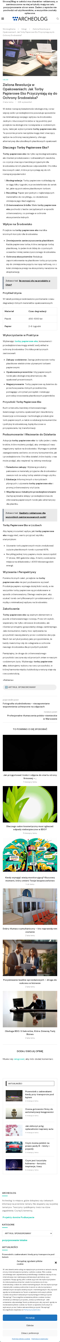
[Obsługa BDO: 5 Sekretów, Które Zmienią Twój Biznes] (30, 1009)
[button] (55, 1262)
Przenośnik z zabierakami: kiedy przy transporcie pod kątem (39, 1094)
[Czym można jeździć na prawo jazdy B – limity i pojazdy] (14, 1147)
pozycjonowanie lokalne (14, 1240)
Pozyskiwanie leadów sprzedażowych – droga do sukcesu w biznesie (30, 981)
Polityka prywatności (40, 1339)
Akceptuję (30, 1318)
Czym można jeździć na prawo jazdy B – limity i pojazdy (37, 1146)
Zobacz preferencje (30, 1333)
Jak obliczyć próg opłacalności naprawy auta (39, 1127)
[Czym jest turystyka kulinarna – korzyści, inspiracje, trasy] (14, 1164)
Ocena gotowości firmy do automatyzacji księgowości (39, 1111)
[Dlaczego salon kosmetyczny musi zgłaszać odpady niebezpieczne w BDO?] (30, 804)
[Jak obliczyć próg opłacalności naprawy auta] (14, 1130)
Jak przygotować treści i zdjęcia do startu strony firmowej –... (30, 777)
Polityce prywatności (32, 1310)
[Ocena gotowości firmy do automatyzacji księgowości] (14, 1113)
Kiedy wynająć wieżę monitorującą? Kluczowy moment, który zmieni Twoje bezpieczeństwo (30, 879)
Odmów (30, 1325)
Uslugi (24, 29)
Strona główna (9, 29)
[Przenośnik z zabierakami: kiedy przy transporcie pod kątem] (14, 1095)
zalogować (19, 1059)
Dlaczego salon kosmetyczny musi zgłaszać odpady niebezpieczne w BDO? (30, 828)
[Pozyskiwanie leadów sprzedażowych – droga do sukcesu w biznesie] (30, 958)
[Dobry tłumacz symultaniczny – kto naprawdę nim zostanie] (30, 906)
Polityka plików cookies (21, 1339)
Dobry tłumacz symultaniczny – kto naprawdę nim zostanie (30, 930)
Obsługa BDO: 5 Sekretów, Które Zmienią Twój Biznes (30, 1033)
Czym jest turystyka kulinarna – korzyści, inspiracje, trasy (35, 1163)
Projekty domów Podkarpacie (18, 1217)
